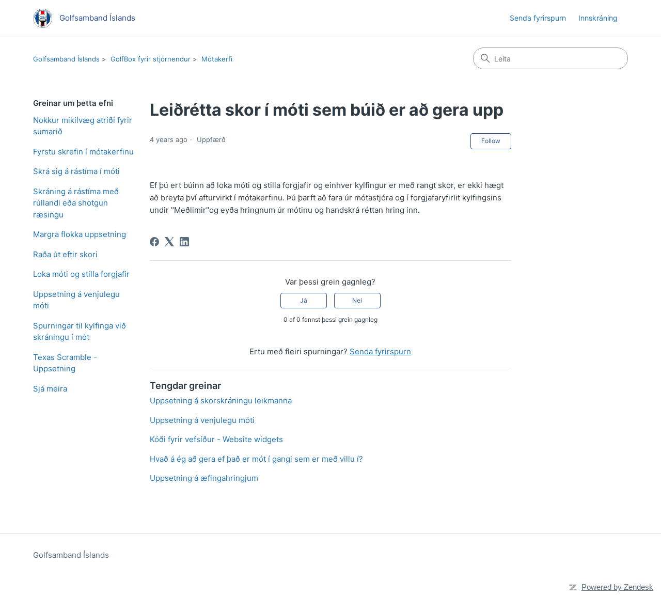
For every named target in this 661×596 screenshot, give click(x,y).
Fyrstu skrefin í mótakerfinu (83, 151)
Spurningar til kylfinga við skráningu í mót (79, 331)
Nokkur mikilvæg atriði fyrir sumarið (82, 126)
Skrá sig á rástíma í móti (76, 171)
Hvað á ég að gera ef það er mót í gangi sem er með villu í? (256, 459)
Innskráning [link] (598, 17)
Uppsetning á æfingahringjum (204, 478)
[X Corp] (169, 241)
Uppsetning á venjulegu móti (76, 300)
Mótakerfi (216, 59)
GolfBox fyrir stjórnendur (151, 59)
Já (303, 300)
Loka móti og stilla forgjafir (81, 274)
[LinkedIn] (184, 241)
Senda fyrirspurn (538, 17)
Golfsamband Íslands (66, 59)
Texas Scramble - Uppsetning (65, 363)
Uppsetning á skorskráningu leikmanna (221, 400)
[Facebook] (154, 241)
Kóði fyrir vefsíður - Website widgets (216, 439)
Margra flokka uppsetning (79, 234)
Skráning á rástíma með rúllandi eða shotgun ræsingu (76, 202)
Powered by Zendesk (617, 587)
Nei (357, 300)
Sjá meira (50, 389)
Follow (490, 141)
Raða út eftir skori (65, 254)
